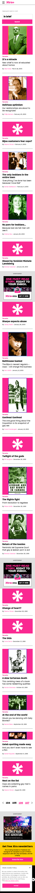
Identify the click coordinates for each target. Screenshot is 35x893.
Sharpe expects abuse (14, 321)
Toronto (5, 56)
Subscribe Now (17, 859)
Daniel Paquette (9, 754)
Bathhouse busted (12, 361)
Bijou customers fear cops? (17, 141)
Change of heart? (11, 608)
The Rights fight (11, 499)
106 (21, 802)
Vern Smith (7, 370)
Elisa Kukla (7, 69)
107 (27, 802)
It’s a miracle (9, 59)
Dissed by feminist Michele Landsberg (17, 262)
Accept (16, 885)
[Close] (30, 868)
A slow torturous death (14, 678)
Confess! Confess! (12, 417)
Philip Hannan (8, 114)
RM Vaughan (8, 459)
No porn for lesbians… (14, 224)
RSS (33, 879)
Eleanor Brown (9, 144)
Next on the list (10, 780)
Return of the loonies (13, 544)
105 (14, 802)
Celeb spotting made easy (16, 744)
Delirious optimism (12, 105)
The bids (7, 638)
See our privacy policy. (12, 881)
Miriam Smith (8, 506)
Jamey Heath (8, 324)
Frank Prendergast (10, 429)
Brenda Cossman (9, 267)
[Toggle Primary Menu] (3, 2)
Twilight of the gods (13, 456)
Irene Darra (8, 641)
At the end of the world (14, 715)
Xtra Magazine (10, 2)
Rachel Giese (8, 724)
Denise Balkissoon (10, 187)
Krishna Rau (8, 234)
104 (8, 802)
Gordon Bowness (9, 687)
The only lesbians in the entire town (15, 176)
